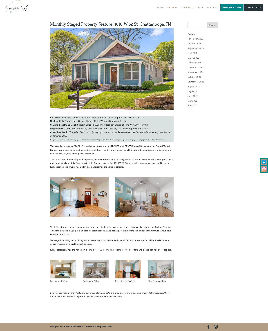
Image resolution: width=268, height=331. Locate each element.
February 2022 (195, 62)
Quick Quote (254, 7)
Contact (211, 8)
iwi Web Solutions (73, 326)
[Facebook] (264, 162)
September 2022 (196, 48)
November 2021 (195, 72)
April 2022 (192, 53)
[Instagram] (264, 169)
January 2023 (194, 43)
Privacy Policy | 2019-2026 (98, 326)
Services (185, 8)
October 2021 (194, 77)
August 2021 (194, 86)
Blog (200, 8)
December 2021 (195, 67)
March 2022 (193, 58)
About (170, 8)
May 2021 (192, 101)
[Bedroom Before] (63, 278)
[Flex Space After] (161, 278)
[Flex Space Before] (128, 278)
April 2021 (192, 105)
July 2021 (192, 91)
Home (160, 8)
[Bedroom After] (96, 278)
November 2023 (195, 39)
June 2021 (193, 96)
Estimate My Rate (232, 7)
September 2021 (196, 81)
